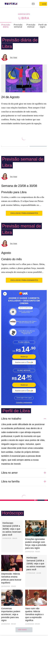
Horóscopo (24, 14)
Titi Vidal (13, 58)
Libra (24, 18)
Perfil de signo (42, 26)
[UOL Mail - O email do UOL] (33, 3)
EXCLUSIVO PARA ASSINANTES (24, 213)
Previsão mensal (30, 26)
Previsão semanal (18, 26)
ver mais (22, 630)
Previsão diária (5, 26)
